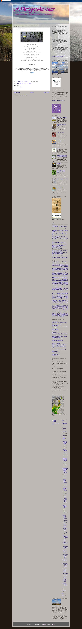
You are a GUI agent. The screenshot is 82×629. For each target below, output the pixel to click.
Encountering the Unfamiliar (57, 283)
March (64, 440)
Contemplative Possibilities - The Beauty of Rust (65, 576)
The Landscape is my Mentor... (65, 570)
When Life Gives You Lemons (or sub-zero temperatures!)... (61, 141)
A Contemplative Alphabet (59, 261)
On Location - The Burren (61, 117)
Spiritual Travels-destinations (57, 340)
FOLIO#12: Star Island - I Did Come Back (60, 257)
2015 (63, 420)
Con (61, 274)
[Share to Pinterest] (37, 81)
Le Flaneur (64, 289)
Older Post (46, 92)
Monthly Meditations (64, 292)
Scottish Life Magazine (56, 343)
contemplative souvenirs (63, 282)
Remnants (56, 301)
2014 (63, 422)
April (64, 438)
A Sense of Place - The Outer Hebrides (59, 226)
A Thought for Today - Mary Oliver (65, 500)
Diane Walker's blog (55, 352)
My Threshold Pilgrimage (60, 293)
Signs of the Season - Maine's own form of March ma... (65, 464)
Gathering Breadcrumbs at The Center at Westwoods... (62, 156)
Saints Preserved (55, 325)
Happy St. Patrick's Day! (65, 506)
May (64, 436)
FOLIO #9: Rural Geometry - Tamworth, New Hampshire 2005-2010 (59, 251)
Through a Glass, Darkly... (65, 580)
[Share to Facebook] (36, 81)
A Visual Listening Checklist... (65, 585)
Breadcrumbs (58, 272)
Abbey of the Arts (55, 351)
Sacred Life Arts (55, 329)
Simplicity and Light (61, 302)
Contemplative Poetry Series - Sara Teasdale (65, 556)
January (64, 590)
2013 (63, 593)
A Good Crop (58, 266)
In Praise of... (61, 288)
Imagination (57, 288)
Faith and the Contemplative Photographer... (65, 511)
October (64, 428)
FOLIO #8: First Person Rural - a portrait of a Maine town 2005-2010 (59, 248)
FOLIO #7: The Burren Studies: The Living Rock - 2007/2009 (58, 246)
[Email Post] (31, 81)
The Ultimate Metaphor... (65, 543)
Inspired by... (60, 289)
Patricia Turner (54, 421)
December (65, 423)
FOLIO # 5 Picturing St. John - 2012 (58, 242)
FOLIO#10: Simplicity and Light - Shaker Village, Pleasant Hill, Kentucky (59, 253)
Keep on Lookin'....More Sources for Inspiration (65, 518)
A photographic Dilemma (62, 268)
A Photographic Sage (34, 9)
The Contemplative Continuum (58, 307)
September (65, 431)
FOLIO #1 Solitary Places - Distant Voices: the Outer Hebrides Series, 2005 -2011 (59, 233)
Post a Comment (19, 87)
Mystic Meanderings (55, 355)
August (64, 433)
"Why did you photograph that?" (65, 547)
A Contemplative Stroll (62, 265)
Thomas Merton (57, 315)
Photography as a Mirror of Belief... (65, 485)
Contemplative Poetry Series (22, 83)
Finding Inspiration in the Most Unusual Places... (65, 524)
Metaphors (31, 83)
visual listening (61, 316)
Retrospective (61, 301)
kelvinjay (44, 624)
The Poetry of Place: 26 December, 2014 (61, 187)
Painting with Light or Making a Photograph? (62, 179)
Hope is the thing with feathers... (65, 459)
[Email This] (33, 81)
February (64, 588)
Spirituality (61, 303)
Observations (54, 295)
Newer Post (17, 92)
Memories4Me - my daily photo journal (59, 322)
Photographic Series (63, 297)
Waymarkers (54, 332)
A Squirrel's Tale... (65, 503)
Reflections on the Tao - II (65, 532)
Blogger (53, 624)
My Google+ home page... (57, 324)
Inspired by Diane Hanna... (65, 529)
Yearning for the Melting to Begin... (65, 476)
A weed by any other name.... (65, 442)
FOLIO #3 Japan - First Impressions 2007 (60, 238)
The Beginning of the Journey (63, 306)
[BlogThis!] (34, 81)
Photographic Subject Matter (60, 298)
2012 (63, 595)
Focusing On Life (55, 321)
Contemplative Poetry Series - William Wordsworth (65, 454)
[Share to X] (35, 81)
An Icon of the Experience (60, 270)
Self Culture (56, 302)
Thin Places (54, 341)
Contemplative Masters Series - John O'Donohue (65, 471)
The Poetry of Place (61, 313)
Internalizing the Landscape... (65, 446)
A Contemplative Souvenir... (65, 551)
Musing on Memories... (65, 560)
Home (32, 92)
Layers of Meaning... (65, 450)
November (65, 426)
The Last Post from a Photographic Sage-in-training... (61, 171)
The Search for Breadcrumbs (57, 335)
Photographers (58, 296)
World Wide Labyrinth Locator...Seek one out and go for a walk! (59, 337)
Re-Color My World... (61, 132)
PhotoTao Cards (56, 300)
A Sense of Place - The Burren (57, 225)
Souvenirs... (59, 163)
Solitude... (59, 148)
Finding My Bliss (55, 354)
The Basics (63, 305)
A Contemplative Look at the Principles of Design (60, 263)
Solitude (66, 302)
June (64, 435)
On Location (61, 295)
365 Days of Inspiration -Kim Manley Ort (59, 333)
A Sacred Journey (55, 330)
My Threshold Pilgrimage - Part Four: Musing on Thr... (65, 538)
